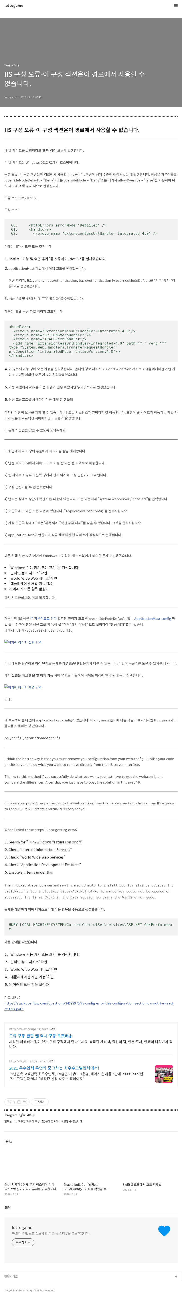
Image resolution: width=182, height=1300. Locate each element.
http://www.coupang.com (28, 1029)
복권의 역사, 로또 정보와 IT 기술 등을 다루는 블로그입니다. (51, 1233)
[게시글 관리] (24, 1102)
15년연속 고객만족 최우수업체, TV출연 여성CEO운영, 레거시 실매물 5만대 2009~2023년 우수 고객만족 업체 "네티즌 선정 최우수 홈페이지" (76, 1076)
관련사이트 (11, 1276)
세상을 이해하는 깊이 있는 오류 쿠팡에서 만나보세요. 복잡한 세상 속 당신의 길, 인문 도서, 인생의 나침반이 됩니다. (90, 1044)
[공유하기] (19, 1102)
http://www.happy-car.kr (28, 1061)
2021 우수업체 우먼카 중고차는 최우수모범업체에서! (54, 1067)
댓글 (7, 1207)
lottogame (13, 5)
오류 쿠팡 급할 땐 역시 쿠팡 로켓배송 (40, 1035)
